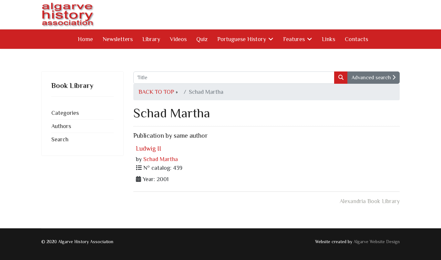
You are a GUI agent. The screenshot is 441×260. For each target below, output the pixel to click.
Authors (61, 126)
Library (151, 39)
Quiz (202, 39)
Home (85, 39)
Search (59, 139)
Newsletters (118, 39)
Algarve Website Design (377, 241)
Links (328, 39)
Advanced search (372, 78)
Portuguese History (241, 39)
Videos (178, 39)
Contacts (356, 39)
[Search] (341, 77)
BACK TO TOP (156, 92)
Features (294, 39)
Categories (65, 113)
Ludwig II (148, 148)
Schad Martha (160, 159)
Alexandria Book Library (370, 201)
